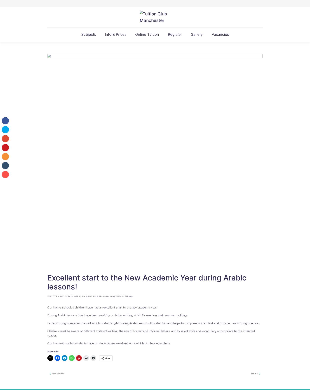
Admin (69, 296)
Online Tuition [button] (147, 34)
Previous (58, 373)
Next (255, 373)
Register (175, 34)
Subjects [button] (88, 34)
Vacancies (220, 34)
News (129, 296)
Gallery (197, 34)
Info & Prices (115, 34)
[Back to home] (155, 17)
